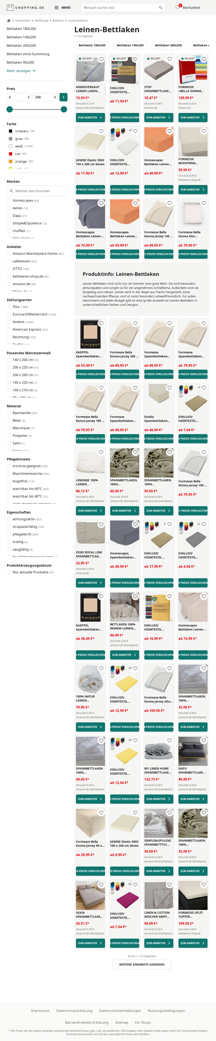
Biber (19, 420)
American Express (30, 329)
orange (24, 161)
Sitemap (121, 1022)
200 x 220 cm (26, 367)
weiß (24, 146)
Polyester (22, 435)
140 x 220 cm (25, 382)
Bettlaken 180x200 (21, 28)
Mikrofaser (23, 428)
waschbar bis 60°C (31, 488)
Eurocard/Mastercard (34, 314)
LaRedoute (25, 261)
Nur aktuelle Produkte (33, 572)
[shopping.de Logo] (25, 7)
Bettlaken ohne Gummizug (28, 54)
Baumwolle (25, 412)
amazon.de (24, 284)
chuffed (21, 230)
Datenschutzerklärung (74, 1010)
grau (22, 138)
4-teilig (20, 541)
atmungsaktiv (27, 519)
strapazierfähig (28, 526)
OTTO (21, 268)
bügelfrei (23, 481)
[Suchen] (160, 7)
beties (20, 208)
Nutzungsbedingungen (166, 1010)
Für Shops (143, 1022)
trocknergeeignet (30, 466)
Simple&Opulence (30, 223)
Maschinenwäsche (31, 473)
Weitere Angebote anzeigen (141, 964)
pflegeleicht (25, 534)
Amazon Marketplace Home (38, 253)
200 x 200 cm (26, 375)
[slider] (10, 109)
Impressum (40, 1010)
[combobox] (123, 7)
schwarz (25, 131)
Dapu (20, 215)
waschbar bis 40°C (30, 496)
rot (20, 154)
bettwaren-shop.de (31, 276)
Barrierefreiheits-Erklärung (86, 1022)
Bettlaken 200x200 (21, 45)
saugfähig (23, 549)
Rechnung (24, 337)
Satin (19, 443)
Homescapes (26, 200)
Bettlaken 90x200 (20, 62)
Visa (20, 306)
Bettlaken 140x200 (21, 37)
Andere (23, 321)
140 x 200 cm (26, 359)
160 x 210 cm (25, 390)
